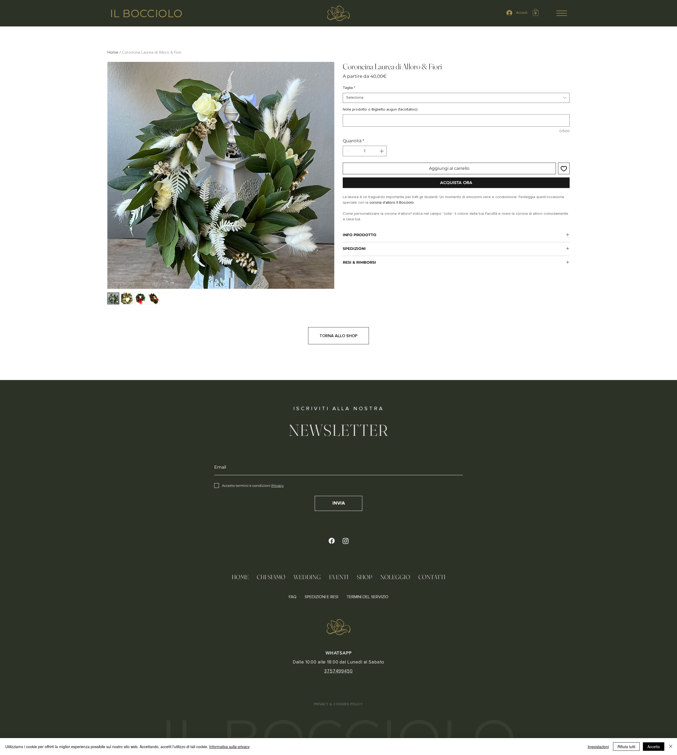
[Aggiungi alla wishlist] (564, 168)
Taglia (349, 88)
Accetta (653, 746)
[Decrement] (347, 151)
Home (112, 52)
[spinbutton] (364, 151)
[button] (561, 13)
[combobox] (456, 98)
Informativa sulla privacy (229, 746)
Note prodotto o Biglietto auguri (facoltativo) (380, 109)
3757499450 (338, 671)
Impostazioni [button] (598, 746)
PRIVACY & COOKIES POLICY (338, 704)
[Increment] (382, 151)
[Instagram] (346, 541)
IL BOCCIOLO (146, 13)
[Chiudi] (670, 746)
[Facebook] (332, 541)
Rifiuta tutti (626, 746)
